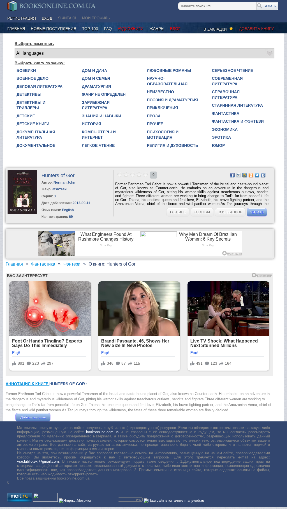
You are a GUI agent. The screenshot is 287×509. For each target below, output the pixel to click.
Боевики (26, 70)
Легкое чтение (98, 145)
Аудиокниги (131, 28)
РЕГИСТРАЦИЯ (21, 18)
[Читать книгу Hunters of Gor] (22, 212)
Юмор (218, 145)
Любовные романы (169, 70)
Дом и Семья (96, 78)
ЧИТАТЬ (256, 212)
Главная (16, 28)
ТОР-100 (90, 28)
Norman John (64, 182)
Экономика (225, 129)
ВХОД (47, 18)
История (91, 124)
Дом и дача (94, 70)
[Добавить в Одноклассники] (251, 175)
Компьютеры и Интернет (99, 135)
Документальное (36, 145)
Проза (154, 116)
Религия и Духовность (172, 145)
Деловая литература (40, 86)
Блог (175, 28)
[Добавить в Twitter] (257, 175)
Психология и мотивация (163, 135)
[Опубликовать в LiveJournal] (238, 175)
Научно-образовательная (167, 81)
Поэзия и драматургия (172, 100)
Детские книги (33, 124)
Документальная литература (36, 135)
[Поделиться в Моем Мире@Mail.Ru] (244, 175)
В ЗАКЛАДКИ (216, 29)
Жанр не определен (104, 94)
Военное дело (32, 78)
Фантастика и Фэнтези (238, 121)
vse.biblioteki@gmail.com (38, 461)
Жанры (156, 28)
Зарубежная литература (96, 105)
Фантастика (225, 113)
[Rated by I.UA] (45, 500)
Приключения (162, 108)
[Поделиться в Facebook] (232, 175)
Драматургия (96, 86)
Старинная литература (237, 105)
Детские (26, 116)
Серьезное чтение (232, 70)
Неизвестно (160, 92)
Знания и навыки (101, 116)
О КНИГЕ (178, 212)
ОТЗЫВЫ (202, 212)
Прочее (155, 124)
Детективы (29, 94)
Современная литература (227, 81)
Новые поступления (53, 28)
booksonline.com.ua (102, 432)
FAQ (108, 28)
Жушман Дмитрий (67, 417)
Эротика (221, 137)
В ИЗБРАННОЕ (230, 212)
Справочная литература (226, 95)
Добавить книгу (256, 28)
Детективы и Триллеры (31, 105)
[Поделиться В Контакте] (263, 175)
